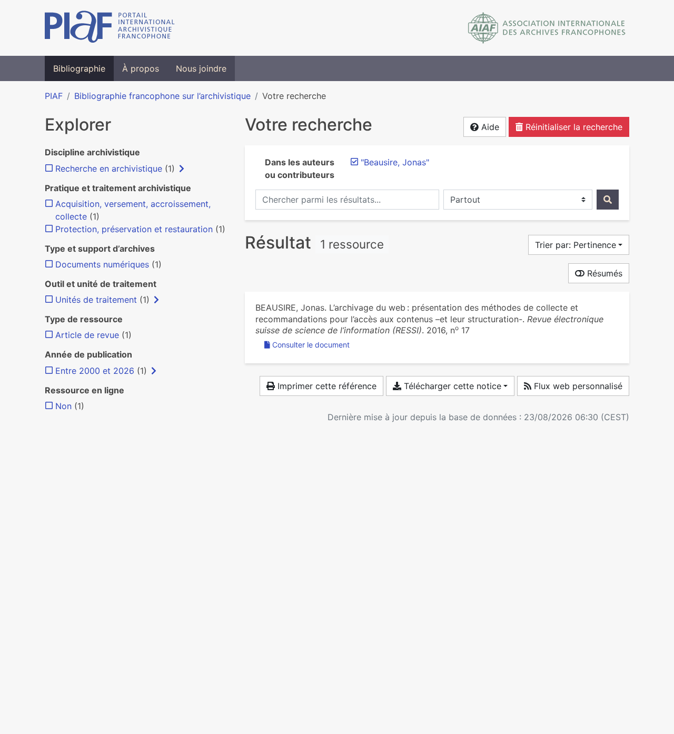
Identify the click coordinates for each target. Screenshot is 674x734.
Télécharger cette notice (451, 386)
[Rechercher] (608, 200)
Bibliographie (79, 68)
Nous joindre (201, 68)
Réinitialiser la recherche (572, 127)
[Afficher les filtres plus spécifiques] (181, 168)
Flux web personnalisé (576, 386)
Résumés (603, 273)
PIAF (54, 96)
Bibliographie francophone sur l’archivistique (162, 96)
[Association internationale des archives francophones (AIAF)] (546, 28)
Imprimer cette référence (325, 386)
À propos (140, 68)
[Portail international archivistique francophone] (110, 28)
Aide (489, 127)
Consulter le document (311, 344)
